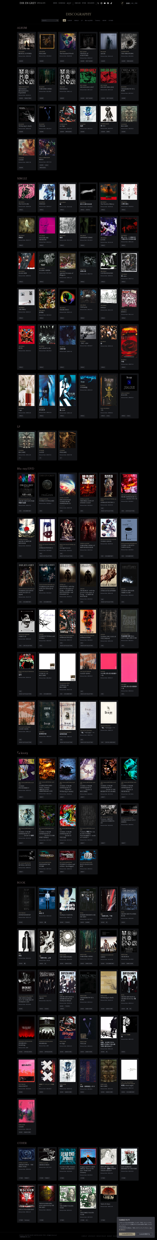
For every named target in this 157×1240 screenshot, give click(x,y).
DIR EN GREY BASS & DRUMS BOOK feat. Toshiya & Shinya (67, 998)
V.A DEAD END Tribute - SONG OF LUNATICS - (67, 1168)
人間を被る (124, 204)
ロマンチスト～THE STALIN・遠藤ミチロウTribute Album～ (108, 1168)
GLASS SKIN (23, 273)
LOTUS (103, 240)
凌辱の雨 (83, 271)
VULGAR (42, 126)
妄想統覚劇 (63, 734)
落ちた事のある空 (86, 204)
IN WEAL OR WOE (25, 865)
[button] (122, 3)
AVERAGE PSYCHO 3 (107, 502)
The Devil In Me (24, 204)
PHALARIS (42, 53)
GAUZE (21, 160)
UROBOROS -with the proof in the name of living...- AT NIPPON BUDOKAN (87, 593)
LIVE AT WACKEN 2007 (26, 1209)
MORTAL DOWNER (25, 53)
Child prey (83, 307)
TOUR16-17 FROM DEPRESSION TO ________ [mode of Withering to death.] (66, 788)
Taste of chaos (105, 1204)
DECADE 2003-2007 (87, 87)
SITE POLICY (91, 1236)
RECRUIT (109, 1236)
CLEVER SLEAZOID (107, 273)
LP (82, 20)
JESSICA (123, 312)
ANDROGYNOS (44, 1165)
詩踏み (21, 237)
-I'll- (102, 410)
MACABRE (124, 126)
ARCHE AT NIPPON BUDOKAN (25, 542)
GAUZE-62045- (85, 673)
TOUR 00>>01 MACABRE (43, 674)
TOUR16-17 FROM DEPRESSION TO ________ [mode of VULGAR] (65, 834)
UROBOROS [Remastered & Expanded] (23, 91)
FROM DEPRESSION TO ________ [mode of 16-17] (129, 498)
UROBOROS (64, 89)
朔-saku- (124, 276)
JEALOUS (124, 395)
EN (132, 3)
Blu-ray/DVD (89, 20)
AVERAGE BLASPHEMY (108, 591)
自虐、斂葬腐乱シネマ (87, 1086)
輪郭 (61, 237)
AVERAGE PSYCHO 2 (46, 548)
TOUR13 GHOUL (106, 541)
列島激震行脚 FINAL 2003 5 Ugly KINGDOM (129, 637)
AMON (41, 998)
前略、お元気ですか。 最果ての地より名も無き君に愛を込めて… (108, 1044)
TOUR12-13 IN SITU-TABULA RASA (128, 546)
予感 (122, 361)
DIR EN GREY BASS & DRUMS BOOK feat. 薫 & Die (128, 998)
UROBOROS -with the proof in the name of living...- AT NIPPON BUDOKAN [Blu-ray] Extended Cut (67, 590)
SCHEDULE (62, 3)
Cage (20, 410)
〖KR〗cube (84, 343)
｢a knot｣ (97, 20)
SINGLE (76, 20)
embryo (103, 307)
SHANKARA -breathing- (23, 1044)
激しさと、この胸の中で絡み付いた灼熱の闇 (128, 238)
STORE (84, 3)
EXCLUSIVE (91, 3)
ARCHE (103, 53)
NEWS (55, 3)
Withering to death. (25, 126)
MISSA (41, 159)
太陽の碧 (63, 349)
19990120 (42, 204)
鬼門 (20, 675)
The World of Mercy (107, 204)
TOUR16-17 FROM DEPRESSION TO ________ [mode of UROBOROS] (127, 788)
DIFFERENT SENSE (86, 237)
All (64, 20)
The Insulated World (66, 53)
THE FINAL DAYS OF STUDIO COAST (87, 502)
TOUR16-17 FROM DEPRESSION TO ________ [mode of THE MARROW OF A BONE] (108, 788)
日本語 (128, 3)
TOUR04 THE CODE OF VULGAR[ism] (108, 637)
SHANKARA (43, 1043)
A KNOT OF (22, 636)
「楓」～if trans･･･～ (87, 732)
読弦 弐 (41, 913)
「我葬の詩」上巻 (45, 958)
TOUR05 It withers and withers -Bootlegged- (67, 865)
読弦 (20, 955)
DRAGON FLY (23, 1086)
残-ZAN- (63, 410)
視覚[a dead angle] (127, 1085)
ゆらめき (42, 410)
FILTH (20, 348)
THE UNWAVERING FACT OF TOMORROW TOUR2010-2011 (26, 1000)
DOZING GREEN (44, 270)
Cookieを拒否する (144, 1234)
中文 (136, 3)
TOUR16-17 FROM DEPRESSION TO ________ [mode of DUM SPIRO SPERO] (47, 834)
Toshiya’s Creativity (66, 915)
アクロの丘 (83, 387)
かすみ (41, 312)
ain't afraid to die (45, 348)
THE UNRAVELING (127, 53)
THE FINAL (22, 309)
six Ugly (62, 126)
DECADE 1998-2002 (107, 87)
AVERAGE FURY (85, 637)
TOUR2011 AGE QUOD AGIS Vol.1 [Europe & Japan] (46, 588)
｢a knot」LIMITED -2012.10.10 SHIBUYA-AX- (108, 821)
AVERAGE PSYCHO (66, 637)
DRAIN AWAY (64, 310)
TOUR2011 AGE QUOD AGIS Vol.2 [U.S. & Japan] (26, 592)
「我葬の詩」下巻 (106, 916)
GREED (103, 957)
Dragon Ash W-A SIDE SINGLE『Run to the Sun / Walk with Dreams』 (87, 1169)
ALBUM (70, 20)
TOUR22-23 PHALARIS (46, 501)
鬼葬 (81, 126)
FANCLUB (78, 3)
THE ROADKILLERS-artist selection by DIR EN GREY (46, 1205)
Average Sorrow (65, 548)
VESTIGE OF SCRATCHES (84, 54)
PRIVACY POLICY (101, 1236)
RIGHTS (115, 1236)
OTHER (111, 20)
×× (39, 1086)
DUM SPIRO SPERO (45, 89)
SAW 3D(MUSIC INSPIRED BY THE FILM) (129, 1168)
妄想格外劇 (42, 734)
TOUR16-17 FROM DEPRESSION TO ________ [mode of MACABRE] (86, 788)
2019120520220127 (25, 915)
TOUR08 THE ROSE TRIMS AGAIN (127, 591)
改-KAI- (103, 126)
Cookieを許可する (127, 1234)
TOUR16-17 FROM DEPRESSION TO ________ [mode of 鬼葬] (26, 834)
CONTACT (84, 1236)
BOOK (104, 20)
